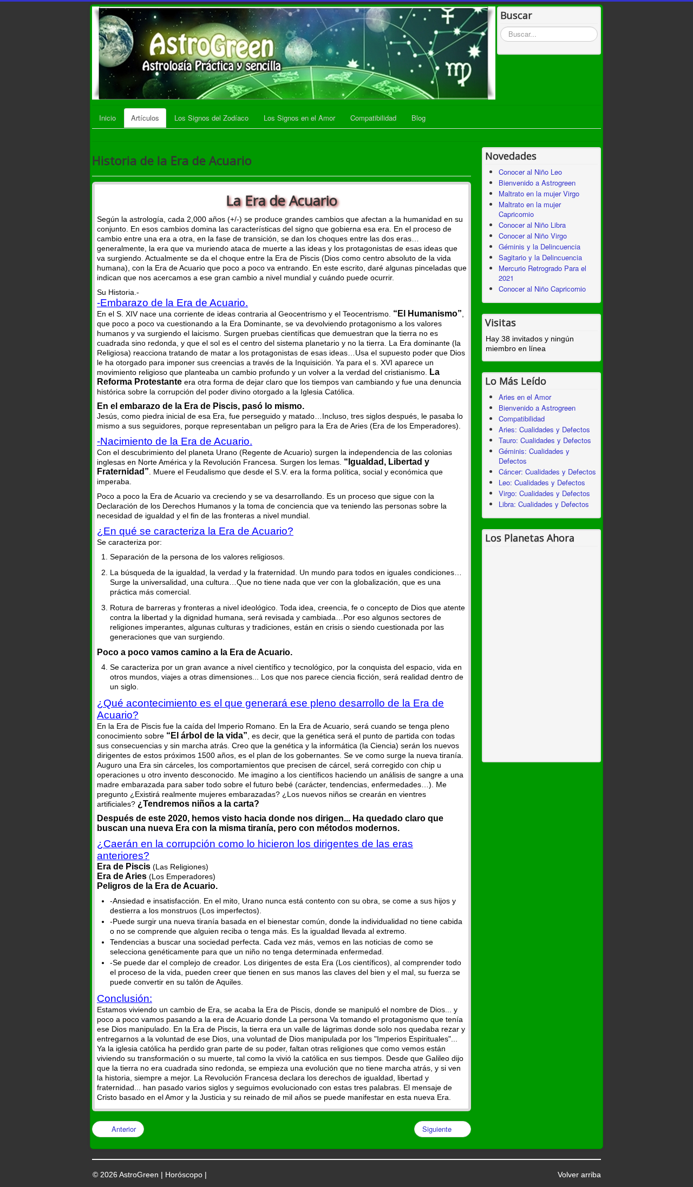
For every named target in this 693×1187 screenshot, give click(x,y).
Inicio (107, 118)
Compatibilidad (373, 118)
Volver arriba (579, 1174)
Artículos (145, 118)
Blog (418, 118)
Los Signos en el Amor (299, 118)
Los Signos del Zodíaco (211, 118)
